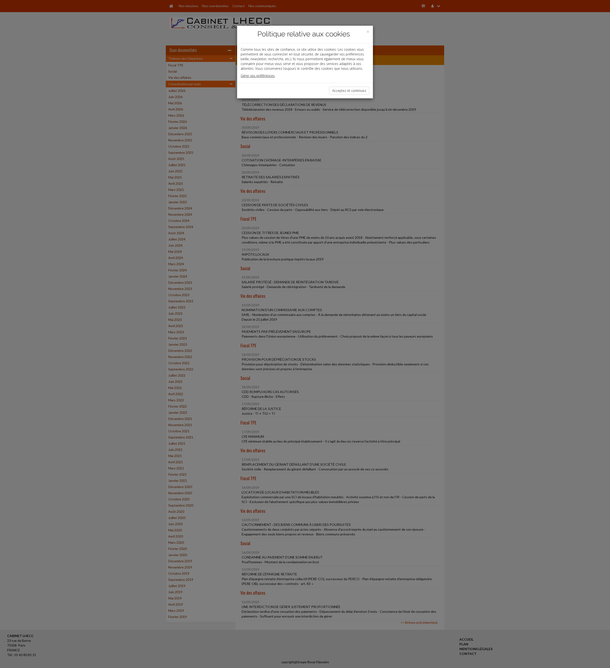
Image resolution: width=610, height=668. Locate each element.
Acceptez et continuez (349, 90)
